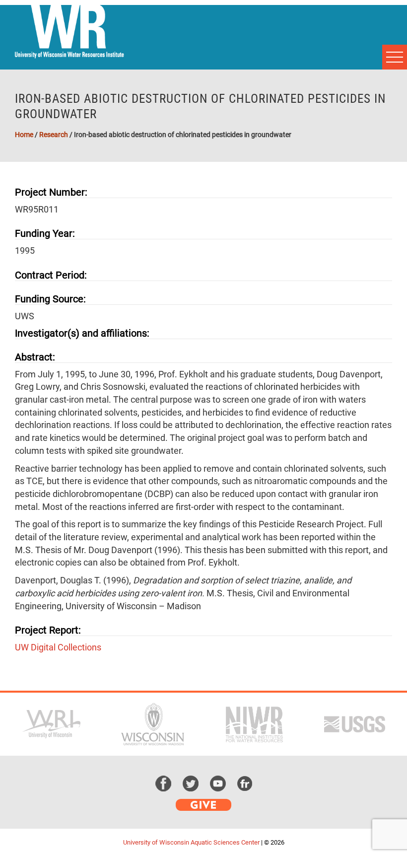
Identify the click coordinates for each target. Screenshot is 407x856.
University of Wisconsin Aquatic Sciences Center (191, 842)
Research (53, 135)
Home (24, 135)
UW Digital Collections (58, 647)
